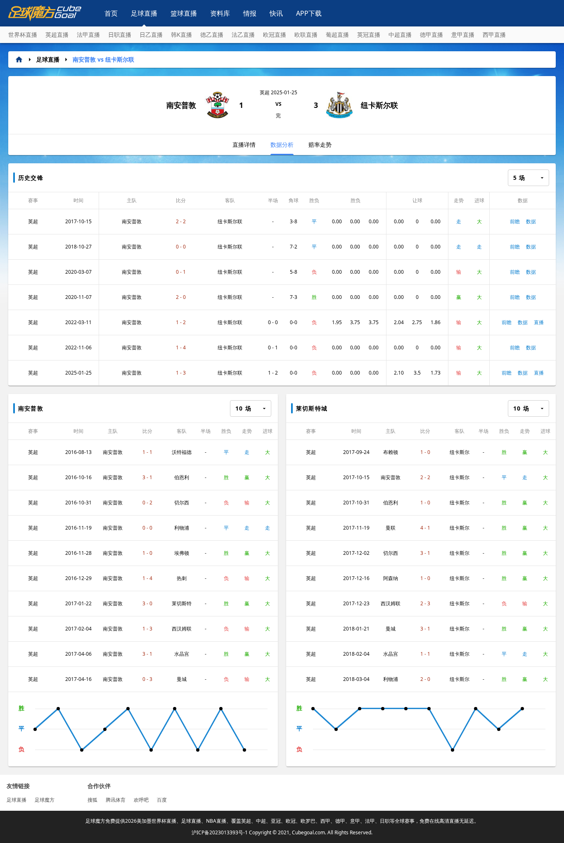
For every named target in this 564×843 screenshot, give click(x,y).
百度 (162, 799)
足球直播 (144, 13)
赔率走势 (320, 144)
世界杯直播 (22, 34)
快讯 (276, 13)
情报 (249, 13)
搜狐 (92, 799)
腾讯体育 (116, 799)
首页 (111, 13)
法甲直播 (88, 34)
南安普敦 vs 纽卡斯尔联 (103, 59)
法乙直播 (243, 34)
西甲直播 (494, 34)
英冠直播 (368, 34)
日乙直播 (151, 34)
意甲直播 (462, 34)
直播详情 (244, 144)
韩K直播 (181, 34)
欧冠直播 (274, 34)
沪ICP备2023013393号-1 (220, 832)
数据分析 (282, 144)
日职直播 (119, 34)
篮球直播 (184, 13)
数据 (531, 221)
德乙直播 (211, 34)
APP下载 (309, 13)
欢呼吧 (141, 799)
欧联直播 (306, 34)
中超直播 (400, 34)
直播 (539, 322)
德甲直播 (431, 34)
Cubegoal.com (308, 832)
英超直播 (57, 34)
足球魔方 (45, 799)
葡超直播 (337, 34)
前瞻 (515, 221)
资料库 (220, 13)
